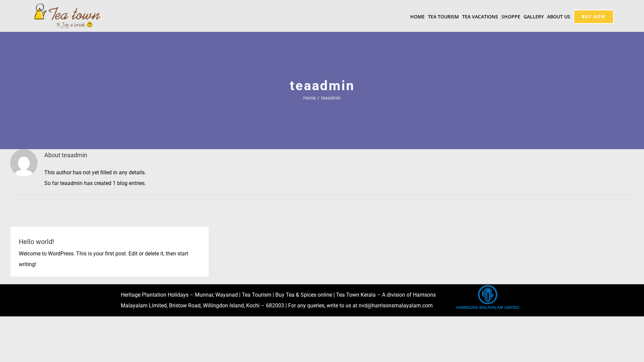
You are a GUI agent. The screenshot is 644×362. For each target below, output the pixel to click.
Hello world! (36, 242)
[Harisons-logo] (487, 287)
